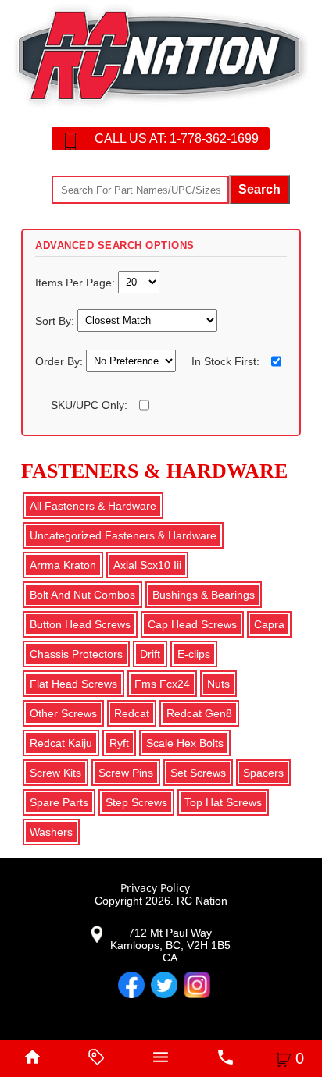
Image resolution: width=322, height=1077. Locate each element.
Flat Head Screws (73, 683)
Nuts (218, 683)
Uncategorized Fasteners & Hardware (123, 535)
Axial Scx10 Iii (147, 565)
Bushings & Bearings (203, 594)
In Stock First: (225, 361)
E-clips (193, 654)
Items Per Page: (76, 281)
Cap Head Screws (192, 624)
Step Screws (136, 802)
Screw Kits (55, 772)
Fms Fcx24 (162, 683)
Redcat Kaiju (61, 743)
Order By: (60, 361)
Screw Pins (125, 772)
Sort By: (56, 320)
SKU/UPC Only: (89, 405)
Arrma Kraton (63, 565)
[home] (32, 1058)
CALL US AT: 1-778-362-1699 (177, 138)
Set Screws (198, 772)
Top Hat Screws (223, 802)
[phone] (225, 1058)
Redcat (131, 713)
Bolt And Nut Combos (82, 594)
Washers (51, 832)
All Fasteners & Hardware (93, 505)
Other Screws (63, 713)
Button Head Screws (80, 624)
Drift (150, 654)
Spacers (263, 772)
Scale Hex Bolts (185, 743)
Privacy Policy (155, 887)
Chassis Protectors (76, 654)
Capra (269, 624)
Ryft (119, 743)
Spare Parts (59, 802)
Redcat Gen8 (199, 713)
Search (259, 189)
